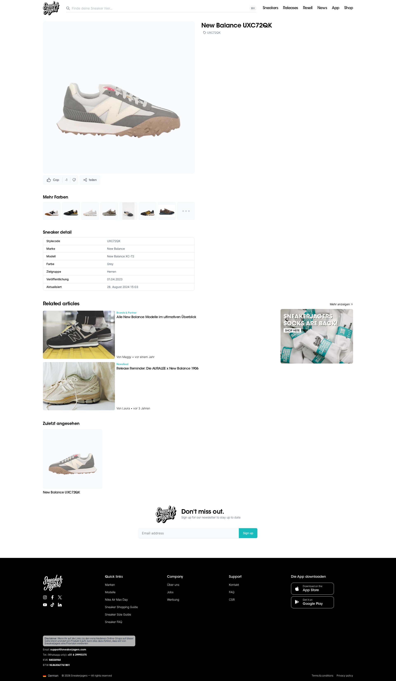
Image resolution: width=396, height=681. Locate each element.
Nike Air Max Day (116, 599)
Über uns (173, 584)
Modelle (110, 592)
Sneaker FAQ (113, 622)
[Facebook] (52, 597)
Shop (348, 8)
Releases (290, 8)
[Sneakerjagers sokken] (316, 336)
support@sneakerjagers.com (68, 650)
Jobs (170, 592)
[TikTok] (52, 605)
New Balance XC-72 (120, 256)
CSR (232, 599)
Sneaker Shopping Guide (121, 607)
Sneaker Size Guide (118, 614)
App (335, 8)
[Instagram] (45, 597)
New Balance (116, 248)
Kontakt (234, 584)
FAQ (232, 592)
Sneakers (270, 8)
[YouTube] (45, 605)
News (322, 8)
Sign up (248, 533)
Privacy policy (345, 675)
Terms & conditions (322, 675)
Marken (110, 584)
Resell (307, 8)
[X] (60, 597)
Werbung (173, 599)
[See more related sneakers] (186, 211)
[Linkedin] (60, 605)
